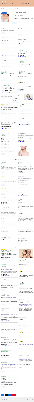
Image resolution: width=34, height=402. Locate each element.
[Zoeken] (4, 5)
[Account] (2, 5)
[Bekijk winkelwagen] (7, 5)
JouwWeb (32, 399)
